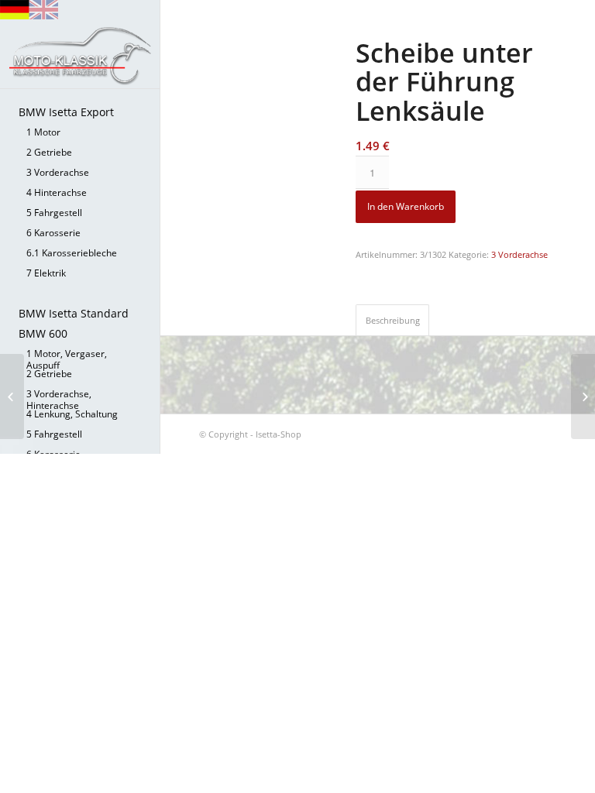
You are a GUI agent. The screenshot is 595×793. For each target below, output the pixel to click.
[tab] (392, 319)
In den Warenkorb (405, 206)
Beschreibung (393, 320)
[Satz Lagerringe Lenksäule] (583, 396)
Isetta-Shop (278, 434)
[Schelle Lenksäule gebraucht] (12, 396)
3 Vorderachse (519, 254)
